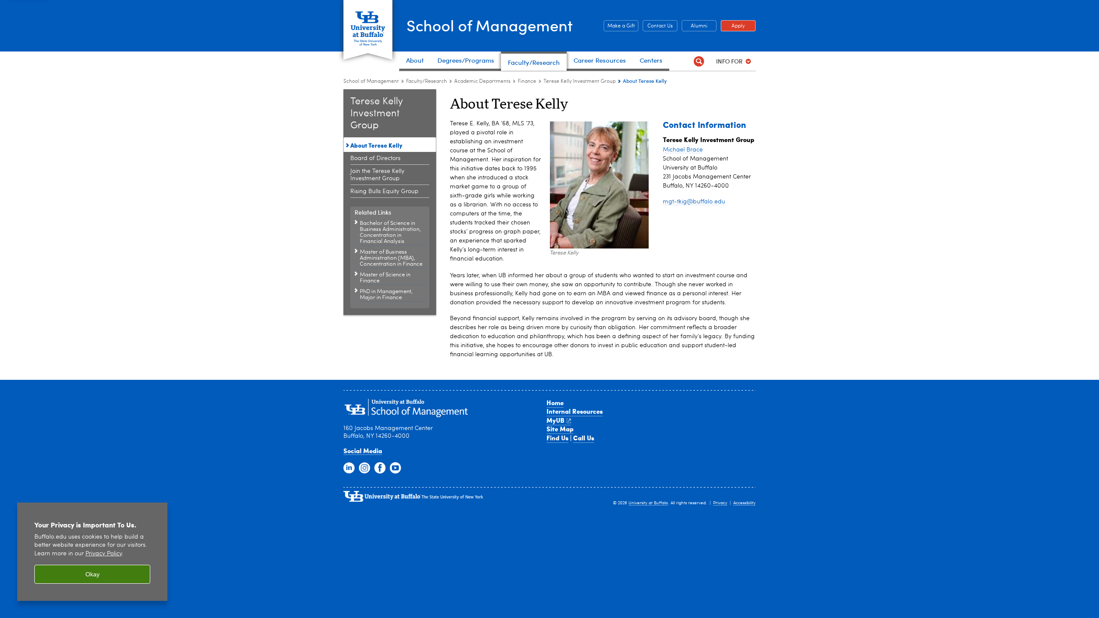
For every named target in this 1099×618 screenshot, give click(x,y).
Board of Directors (375, 158)
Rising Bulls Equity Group (384, 191)
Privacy (720, 503)
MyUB (555, 420)
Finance (527, 81)
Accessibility (744, 503)
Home (555, 402)
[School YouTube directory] (395, 468)
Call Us (583, 437)
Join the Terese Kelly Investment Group (377, 175)
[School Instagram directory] (364, 468)
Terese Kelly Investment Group (579, 81)
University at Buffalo (648, 503)
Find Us (557, 437)
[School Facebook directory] (380, 468)
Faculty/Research (426, 81)
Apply (733, 26)
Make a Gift (619, 26)
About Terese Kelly (376, 145)
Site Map (560, 428)
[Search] (698, 61)
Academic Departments (482, 81)
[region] (92, 552)
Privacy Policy (103, 554)
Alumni (694, 26)
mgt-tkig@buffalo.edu (694, 202)
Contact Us (658, 26)
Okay (92, 574)
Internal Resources (574, 411)
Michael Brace (683, 150)
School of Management (490, 25)
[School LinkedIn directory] (349, 468)
